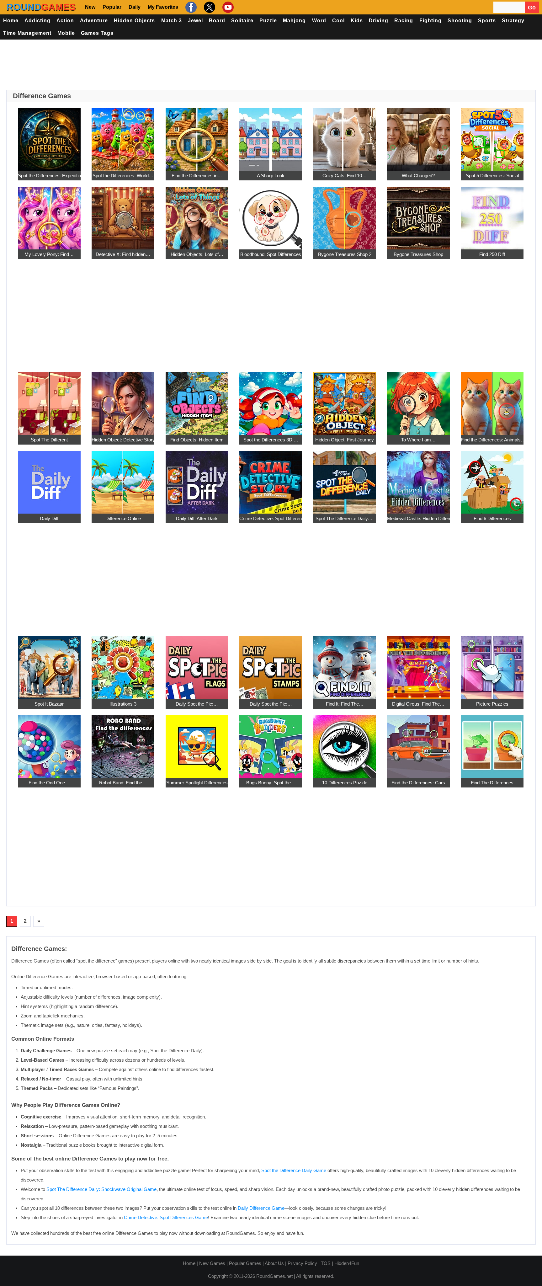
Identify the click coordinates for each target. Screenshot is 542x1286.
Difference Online (123, 518)
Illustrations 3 (122, 704)
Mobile (66, 33)
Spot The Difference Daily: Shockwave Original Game (101, 1189)
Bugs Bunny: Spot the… (270, 782)
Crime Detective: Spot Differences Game (166, 1217)
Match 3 (171, 20)
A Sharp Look (270, 175)
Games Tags (97, 33)
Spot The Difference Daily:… (345, 518)
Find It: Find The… (345, 704)
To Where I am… (418, 439)
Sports (487, 20)
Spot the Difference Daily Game (293, 1170)
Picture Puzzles (492, 704)
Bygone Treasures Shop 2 (344, 254)
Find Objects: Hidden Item (197, 439)
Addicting (37, 20)
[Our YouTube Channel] (227, 7)
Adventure (94, 20)
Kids (357, 20)
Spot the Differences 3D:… (270, 439)
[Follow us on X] (208, 7)
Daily (135, 7)
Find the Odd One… (49, 782)
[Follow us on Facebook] (190, 7)
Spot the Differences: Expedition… (49, 175)
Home (11, 20)
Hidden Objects (134, 20)
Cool (338, 20)
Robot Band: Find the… (123, 782)
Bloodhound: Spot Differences (270, 254)
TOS (326, 1263)
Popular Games (245, 1263)
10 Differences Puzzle (344, 782)
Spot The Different (49, 439)
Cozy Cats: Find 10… (344, 175)
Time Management (27, 33)
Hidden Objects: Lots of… (197, 254)
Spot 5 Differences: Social (492, 175)
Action (65, 20)
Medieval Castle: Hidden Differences (418, 518)
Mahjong (294, 20)
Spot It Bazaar (49, 704)
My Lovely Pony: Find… (49, 254)
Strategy (513, 20)
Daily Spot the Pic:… (197, 704)
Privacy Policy (302, 1263)
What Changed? (418, 175)
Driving (378, 20)
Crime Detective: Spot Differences (270, 518)
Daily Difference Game (261, 1208)
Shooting (460, 20)
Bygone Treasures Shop (418, 254)
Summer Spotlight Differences (197, 782)
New (90, 7)
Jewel (195, 20)
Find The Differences (492, 782)
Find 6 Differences (492, 518)
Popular (112, 7)
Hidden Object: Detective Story (123, 439)
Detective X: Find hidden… (123, 254)
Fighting (430, 20)
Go (532, 7)
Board (217, 20)
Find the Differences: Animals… (492, 439)
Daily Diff (49, 518)
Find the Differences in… (197, 175)
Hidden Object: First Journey (344, 439)
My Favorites (163, 7)
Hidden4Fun (346, 1263)
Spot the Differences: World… (123, 175)
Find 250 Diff (492, 254)
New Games (212, 1263)
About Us (274, 1263)
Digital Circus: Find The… (418, 704)
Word (319, 20)
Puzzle (268, 20)
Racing (403, 20)
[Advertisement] (271, 65)
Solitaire (242, 20)
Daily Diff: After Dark (197, 518)
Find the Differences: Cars (418, 782)
